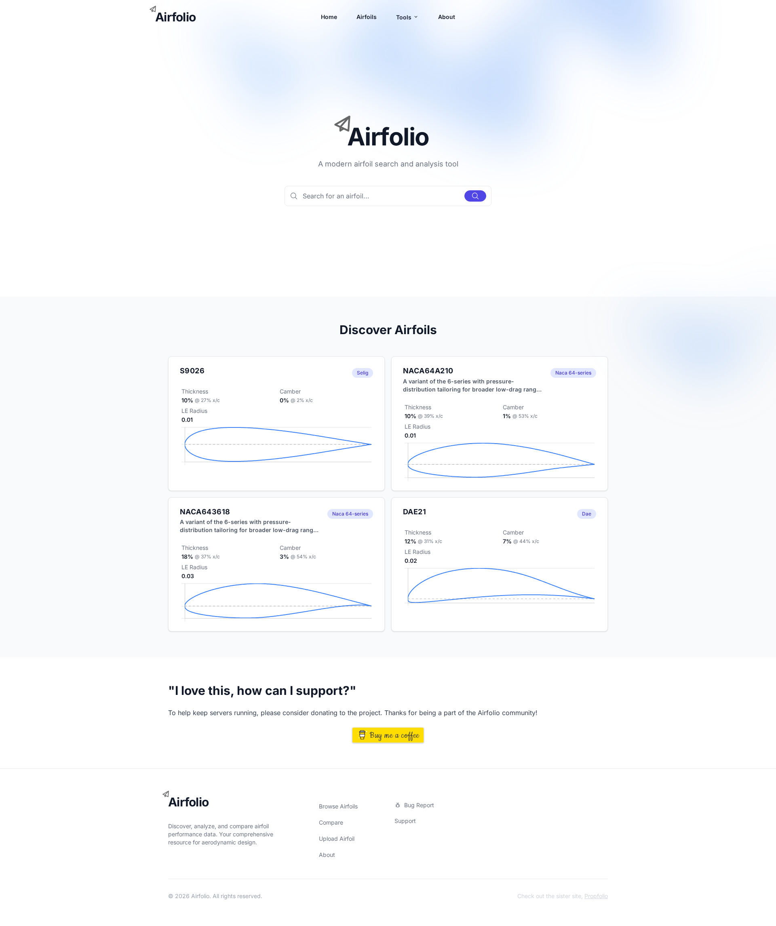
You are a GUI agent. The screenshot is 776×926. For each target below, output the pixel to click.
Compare (331, 822)
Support (405, 820)
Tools (404, 17)
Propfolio (596, 895)
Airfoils (366, 16)
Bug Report (419, 805)
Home (329, 16)
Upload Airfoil (336, 838)
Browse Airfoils (338, 806)
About (446, 16)
